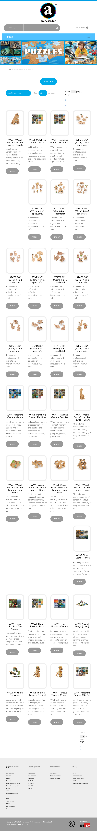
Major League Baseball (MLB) (13, 783)
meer (12, 171)
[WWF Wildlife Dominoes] (15, 671)
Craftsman (8, 775)
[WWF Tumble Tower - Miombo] (60, 671)
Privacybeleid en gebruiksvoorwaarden (80, 783)
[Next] (65, 105)
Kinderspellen (31, 783)
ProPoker (8, 788)
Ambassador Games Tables (12, 793)
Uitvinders (74, 781)
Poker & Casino (31, 786)
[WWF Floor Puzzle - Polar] (37, 603)
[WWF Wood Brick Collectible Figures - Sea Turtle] (15, 464)
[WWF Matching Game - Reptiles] (37, 394)
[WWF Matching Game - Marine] (15, 394)
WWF (7, 791)
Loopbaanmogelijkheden (77, 775)
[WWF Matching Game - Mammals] (60, 119)
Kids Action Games (10, 781)
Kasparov (8, 778)
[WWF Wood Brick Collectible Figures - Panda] (82, 464)
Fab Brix (8, 803)
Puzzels (48, 81)
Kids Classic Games (10, 806)
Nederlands (81, 27)
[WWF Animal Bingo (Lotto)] (82, 603)
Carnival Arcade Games (11, 796)
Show (67, 91)
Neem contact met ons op (77, 778)
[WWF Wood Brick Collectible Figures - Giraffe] (82, 394)
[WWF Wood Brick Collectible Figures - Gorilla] (15, 119)
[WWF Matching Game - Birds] (37, 119)
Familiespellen (31, 778)
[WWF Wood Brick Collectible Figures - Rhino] (37, 464)
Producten (18, 69)
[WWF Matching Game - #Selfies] (82, 671)
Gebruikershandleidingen (55, 775)
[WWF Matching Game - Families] (60, 394)
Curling (7, 808)
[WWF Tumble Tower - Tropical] (37, 671)
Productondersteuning (55, 778)
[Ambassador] (48, 10)
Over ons (74, 773)
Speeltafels (30, 781)
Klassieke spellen (10, 773)
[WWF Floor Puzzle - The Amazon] (15, 603)
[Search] (57, 28)
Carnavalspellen (31, 773)
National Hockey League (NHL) (13, 786)
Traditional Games (10, 801)
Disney (7, 798)
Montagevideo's (53, 773)
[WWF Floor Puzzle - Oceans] (60, 603)
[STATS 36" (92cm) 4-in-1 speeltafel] (82, 119)
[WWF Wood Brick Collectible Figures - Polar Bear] (60, 464)
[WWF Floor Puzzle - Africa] (82, 534)
